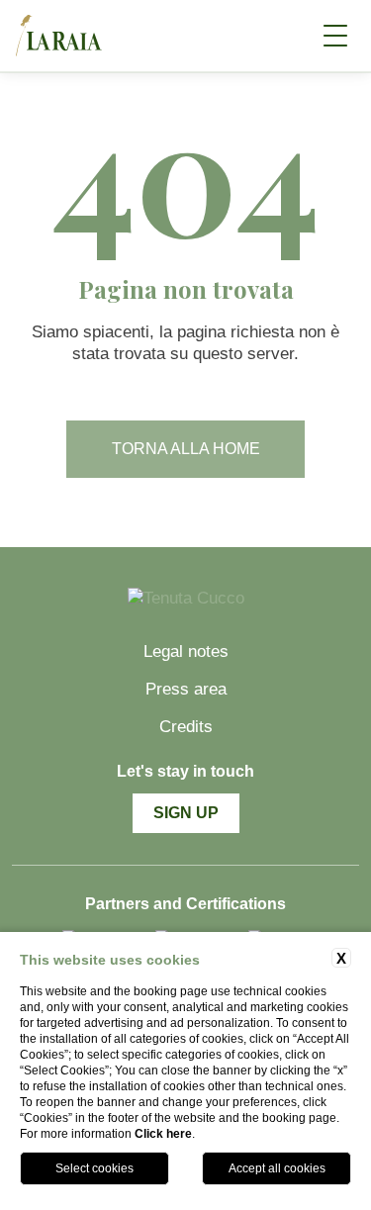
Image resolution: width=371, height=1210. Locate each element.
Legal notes (186, 651)
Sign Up (186, 812)
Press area (186, 689)
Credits (186, 726)
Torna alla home (186, 448)
